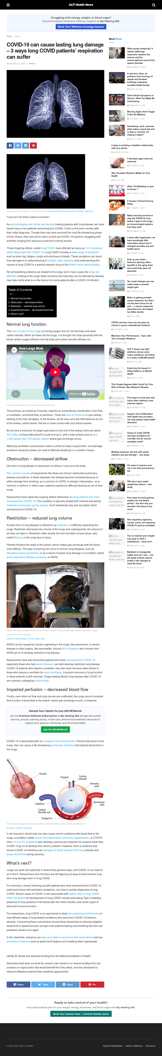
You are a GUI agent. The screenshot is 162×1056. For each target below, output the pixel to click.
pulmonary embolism (63, 745)
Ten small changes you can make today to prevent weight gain (140, 284)
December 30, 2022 (137, 407)
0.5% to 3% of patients (24, 842)
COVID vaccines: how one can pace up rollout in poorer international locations (130, 324)
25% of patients (70, 648)
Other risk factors (16, 898)
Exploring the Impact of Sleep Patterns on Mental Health (139, 370)
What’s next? (17, 313)
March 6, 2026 (135, 361)
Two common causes (18, 473)
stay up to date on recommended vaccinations (67, 937)
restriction (62, 525)
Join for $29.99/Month (55, 729)
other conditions (53, 672)
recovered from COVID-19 (80, 660)
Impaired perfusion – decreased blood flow (32, 309)
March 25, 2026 (136, 89)
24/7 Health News (81, 4)
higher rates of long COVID (84, 894)
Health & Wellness (134, 1045)
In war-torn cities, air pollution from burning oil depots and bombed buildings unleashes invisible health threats (140, 79)
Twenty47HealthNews (112, 1045)
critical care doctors (44, 224)
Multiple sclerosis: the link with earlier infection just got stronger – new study (130, 453)
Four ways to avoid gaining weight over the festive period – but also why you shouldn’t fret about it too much (140, 503)
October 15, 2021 (137, 253)
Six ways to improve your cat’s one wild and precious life (140, 468)
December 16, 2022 (137, 491)
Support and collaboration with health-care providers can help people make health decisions (141, 418)
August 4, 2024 (136, 377)
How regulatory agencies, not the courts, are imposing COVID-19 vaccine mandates (141, 522)
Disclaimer (150, 1045)
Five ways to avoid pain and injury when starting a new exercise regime (141, 400)
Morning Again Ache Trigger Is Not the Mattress (141, 113)
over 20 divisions (75, 415)
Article (17, 36)
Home (9, 36)
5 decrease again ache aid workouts (140, 160)
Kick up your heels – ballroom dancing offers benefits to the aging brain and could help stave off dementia (140, 265)
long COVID (47, 248)
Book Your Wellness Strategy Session (81, 26)
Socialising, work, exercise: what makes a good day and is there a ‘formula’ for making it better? (141, 130)
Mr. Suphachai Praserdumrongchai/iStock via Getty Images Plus (68, 211)
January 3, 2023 (136, 275)
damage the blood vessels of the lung (64, 850)
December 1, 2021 (137, 445)
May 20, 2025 (134, 316)
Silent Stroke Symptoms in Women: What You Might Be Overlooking (141, 98)
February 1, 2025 (121, 391)
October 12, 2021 (137, 291)
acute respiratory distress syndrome (26, 557)
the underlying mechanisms (83, 913)
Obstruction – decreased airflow (27, 302)
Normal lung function (21, 298)
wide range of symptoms (85, 252)
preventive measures (18, 941)
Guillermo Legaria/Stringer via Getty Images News (26, 638)
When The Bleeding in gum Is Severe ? (140, 188)
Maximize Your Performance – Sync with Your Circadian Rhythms (131, 337)
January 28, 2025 (120, 152)
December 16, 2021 (137, 426)
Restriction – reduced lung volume (28, 306)
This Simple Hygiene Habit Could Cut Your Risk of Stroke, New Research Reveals (132, 386)
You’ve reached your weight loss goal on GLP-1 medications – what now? (140, 538)
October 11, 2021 (137, 118)
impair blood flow (16, 854)
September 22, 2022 (16, 63)
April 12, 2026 (135, 139)
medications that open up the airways (27, 505)
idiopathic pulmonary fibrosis (23, 553)
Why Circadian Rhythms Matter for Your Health (130, 174)
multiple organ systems (60, 260)
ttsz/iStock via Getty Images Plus (19, 827)
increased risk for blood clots (59, 741)
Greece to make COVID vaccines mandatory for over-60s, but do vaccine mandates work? (139, 437)
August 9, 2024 (120, 342)
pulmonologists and (21, 224)
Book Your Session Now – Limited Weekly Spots (81, 1013)
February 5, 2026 (137, 545)
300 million (13, 434)
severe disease (44, 664)
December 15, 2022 (137, 67)
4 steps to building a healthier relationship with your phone (132, 147)
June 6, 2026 (134, 475)
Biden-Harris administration (84, 264)
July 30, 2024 (119, 180)
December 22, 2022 (137, 513)
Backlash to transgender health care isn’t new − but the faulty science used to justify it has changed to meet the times (140, 557)
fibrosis (18, 537)
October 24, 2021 (137, 529)
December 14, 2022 (137, 231)
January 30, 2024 (136, 567)
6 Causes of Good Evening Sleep (140, 202)
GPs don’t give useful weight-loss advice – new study (139, 484)
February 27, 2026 (137, 105)
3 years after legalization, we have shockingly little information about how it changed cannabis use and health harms (141, 243)
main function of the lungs (26, 331)
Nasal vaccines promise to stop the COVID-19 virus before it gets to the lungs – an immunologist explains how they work (140, 221)
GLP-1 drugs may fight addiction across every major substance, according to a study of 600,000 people (141, 353)
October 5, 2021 (120, 329)
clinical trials (42, 680)
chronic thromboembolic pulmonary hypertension (61, 837)
